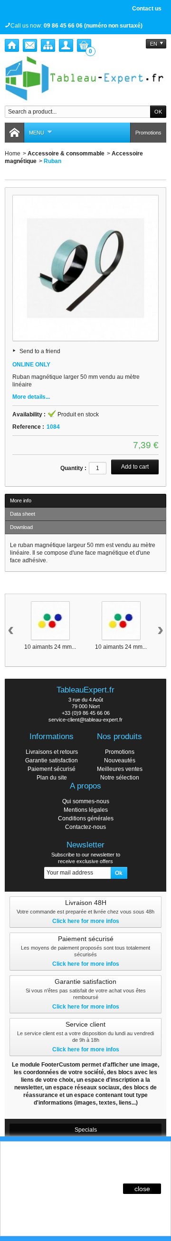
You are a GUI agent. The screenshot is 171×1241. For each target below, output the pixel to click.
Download (21, 527)
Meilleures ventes (119, 769)
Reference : (28, 426)
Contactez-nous (85, 827)
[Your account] (66, 45)
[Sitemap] (48, 45)
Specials (86, 1129)
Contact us (147, 8)
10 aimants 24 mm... (50, 647)
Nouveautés (119, 760)
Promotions (148, 132)
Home (12, 153)
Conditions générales (86, 818)
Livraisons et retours (52, 752)
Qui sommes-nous (85, 801)
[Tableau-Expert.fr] (85, 78)
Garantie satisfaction (51, 760)
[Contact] (30, 45)
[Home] (12, 45)
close (142, 1189)
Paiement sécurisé (52, 769)
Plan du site (52, 777)
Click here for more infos (85, 921)
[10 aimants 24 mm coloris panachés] (50, 621)
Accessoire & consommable (66, 153)
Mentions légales (86, 810)
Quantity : (73, 468)
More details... (31, 397)
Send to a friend (39, 351)
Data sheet (22, 514)
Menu (36, 132)
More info (20, 500)
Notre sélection (119, 777)
